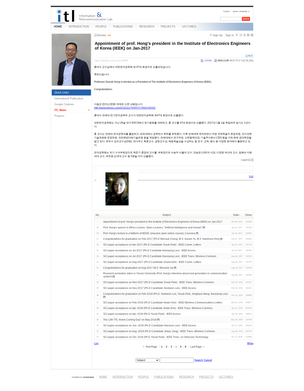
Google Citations (64, 104)
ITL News (60, 110)
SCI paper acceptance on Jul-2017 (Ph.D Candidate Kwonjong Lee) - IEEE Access (149, 250)
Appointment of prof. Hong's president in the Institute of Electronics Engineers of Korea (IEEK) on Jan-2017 (162, 221)
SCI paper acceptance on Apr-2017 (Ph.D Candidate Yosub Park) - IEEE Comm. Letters (152, 244)
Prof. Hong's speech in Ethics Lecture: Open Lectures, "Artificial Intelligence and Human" (152, 227)
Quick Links (62, 92)
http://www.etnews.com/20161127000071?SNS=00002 (125, 107)
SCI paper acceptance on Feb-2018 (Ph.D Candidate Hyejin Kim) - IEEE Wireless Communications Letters (162, 302)
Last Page (196, 346)
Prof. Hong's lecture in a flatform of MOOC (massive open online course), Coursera (149, 233)
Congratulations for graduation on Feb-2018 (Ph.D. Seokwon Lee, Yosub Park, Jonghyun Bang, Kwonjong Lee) (165, 293)
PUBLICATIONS (123, 26)
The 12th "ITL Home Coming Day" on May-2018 (130, 319)
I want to (245, 160)
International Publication (68, 98)
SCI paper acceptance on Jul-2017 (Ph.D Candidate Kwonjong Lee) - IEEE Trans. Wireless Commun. (160, 256)
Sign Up (217, 35)
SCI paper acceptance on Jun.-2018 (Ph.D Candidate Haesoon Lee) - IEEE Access (149, 325)
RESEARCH (146, 26)
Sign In (229, 35)
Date (236, 214)
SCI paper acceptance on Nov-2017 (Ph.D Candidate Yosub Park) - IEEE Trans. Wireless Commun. (158, 282)
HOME (58, 26)
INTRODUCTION (79, 26)
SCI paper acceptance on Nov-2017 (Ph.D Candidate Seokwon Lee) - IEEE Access (149, 288)
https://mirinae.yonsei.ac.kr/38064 (111, 60)
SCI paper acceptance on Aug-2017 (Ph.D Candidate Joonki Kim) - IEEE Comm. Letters (152, 262)
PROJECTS (168, 26)
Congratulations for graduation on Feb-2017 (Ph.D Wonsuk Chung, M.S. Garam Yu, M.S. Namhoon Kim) (161, 238)
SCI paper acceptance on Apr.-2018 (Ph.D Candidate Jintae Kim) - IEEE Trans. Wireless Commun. (158, 308)
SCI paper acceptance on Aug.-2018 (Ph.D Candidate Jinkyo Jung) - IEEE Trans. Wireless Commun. (159, 331)
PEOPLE (101, 26)
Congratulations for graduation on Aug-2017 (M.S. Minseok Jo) (138, 267)
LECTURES (189, 26)
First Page (151, 346)
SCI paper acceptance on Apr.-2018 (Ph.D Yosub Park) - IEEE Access (142, 313)
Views (248, 214)
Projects (59, 115)
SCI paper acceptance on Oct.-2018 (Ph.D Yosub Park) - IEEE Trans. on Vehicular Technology (155, 336)
